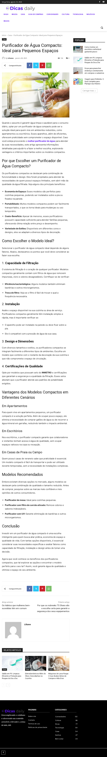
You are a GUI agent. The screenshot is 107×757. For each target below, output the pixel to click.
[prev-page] (3, 685)
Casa (10, 35)
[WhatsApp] (49, 65)
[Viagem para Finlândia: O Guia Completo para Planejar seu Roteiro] (78, 81)
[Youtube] (103, 2)
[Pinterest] (42, 65)
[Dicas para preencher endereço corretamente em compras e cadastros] (78, 70)
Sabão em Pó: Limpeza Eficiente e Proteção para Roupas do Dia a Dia (11, 676)
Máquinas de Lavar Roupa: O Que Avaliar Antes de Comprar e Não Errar (58, 676)
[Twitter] (36, 65)
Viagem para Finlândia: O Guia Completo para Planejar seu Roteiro (94, 81)
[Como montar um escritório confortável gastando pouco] (78, 49)
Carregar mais (88, 90)
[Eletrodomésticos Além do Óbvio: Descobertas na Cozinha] (35, 663)
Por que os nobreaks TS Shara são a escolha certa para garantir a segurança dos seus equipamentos (53, 608)
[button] (102, 27)
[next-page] (8, 685)
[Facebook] (99, 2)
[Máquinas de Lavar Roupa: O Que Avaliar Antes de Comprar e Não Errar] (58, 663)
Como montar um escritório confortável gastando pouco (93, 49)
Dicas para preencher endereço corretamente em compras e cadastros (94, 70)
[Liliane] (4, 58)
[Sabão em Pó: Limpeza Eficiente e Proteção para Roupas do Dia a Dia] (12, 663)
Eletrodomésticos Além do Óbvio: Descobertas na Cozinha (35, 676)
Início (4, 35)
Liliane (11, 58)
